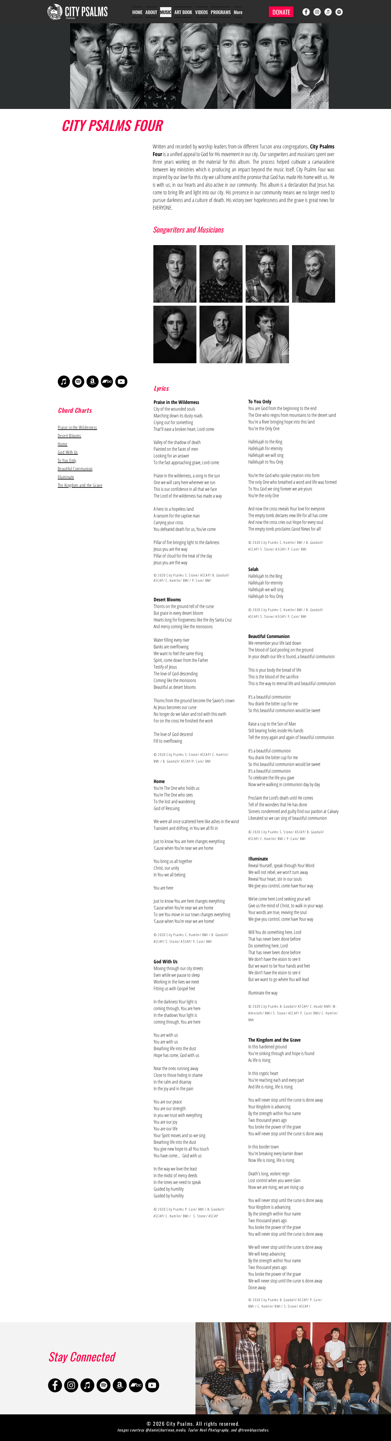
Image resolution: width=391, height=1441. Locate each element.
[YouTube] (121, 381)
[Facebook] (306, 12)
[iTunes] (328, 12)
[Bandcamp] (107, 381)
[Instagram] (317, 12)
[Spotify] (339, 12)
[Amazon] (92, 381)
